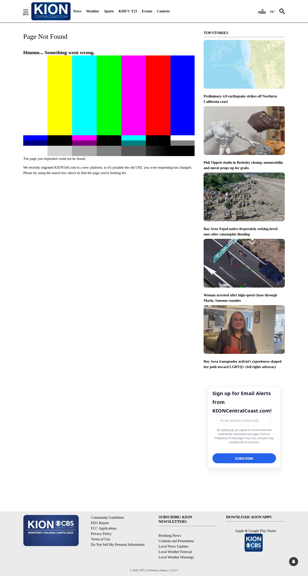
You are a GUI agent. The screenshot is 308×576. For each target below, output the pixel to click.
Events (147, 11)
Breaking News (170, 535)
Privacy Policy (101, 534)
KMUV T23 (128, 11)
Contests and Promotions (176, 541)
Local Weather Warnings (176, 557)
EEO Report (100, 523)
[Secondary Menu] (29, 11)
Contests (163, 11)
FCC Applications (104, 528)
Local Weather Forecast (175, 552)
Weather (92, 11)
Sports (109, 11)
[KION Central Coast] (51, 11)
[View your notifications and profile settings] (293, 561)
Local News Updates (173, 546)
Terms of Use (100, 539)
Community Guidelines (107, 517)
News (77, 11)
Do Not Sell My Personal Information (118, 544)
